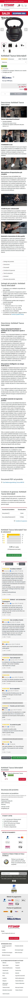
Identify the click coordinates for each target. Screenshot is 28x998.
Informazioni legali (19, 950)
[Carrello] (26, 5)
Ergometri (17, 962)
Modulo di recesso (6, 955)
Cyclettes (5, 978)
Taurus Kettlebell (6, 9)
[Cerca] (22, 5)
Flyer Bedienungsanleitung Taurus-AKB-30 (13, 482)
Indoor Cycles (6, 973)
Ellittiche (4, 962)
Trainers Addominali (19, 983)
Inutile (8, 594)
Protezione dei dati (19, 946)
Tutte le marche (6, 993)
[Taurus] (6, 18)
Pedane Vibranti (18, 990)
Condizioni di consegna (7, 952)
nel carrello (18, 94)
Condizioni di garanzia (9, 270)
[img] (13, 77)
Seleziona (4, 62)
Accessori (6, 276)
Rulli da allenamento (19, 978)
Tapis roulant (5, 965)
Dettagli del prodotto (9, 261)
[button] (4, 45)
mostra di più (6, 757)
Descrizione (6, 264)
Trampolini (17, 968)
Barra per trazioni (19, 987)
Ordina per (8, 564)
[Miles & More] (14, 918)
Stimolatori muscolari (7, 990)
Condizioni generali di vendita (6, 946)
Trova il (8, 933)
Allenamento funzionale (5, 984)
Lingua (21, 564)
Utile (4, 594)
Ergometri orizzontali (20, 975)
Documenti (6, 267)
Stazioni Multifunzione (7, 968)
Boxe (4, 975)
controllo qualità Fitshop (17, 314)
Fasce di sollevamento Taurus (15, 773)
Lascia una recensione (14, 555)
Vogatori (17, 965)
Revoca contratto (14, 938)
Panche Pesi (18, 970)
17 (22, 534)
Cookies (4, 950)
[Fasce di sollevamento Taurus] (4, 774)
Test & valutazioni (8, 273)
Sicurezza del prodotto (9, 279)
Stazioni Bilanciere (19, 980)
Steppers (4, 980)
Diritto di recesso (18, 952)
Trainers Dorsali (6, 987)
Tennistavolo (5, 970)
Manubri (17, 973)
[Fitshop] (9, 5)
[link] (7, 837)
